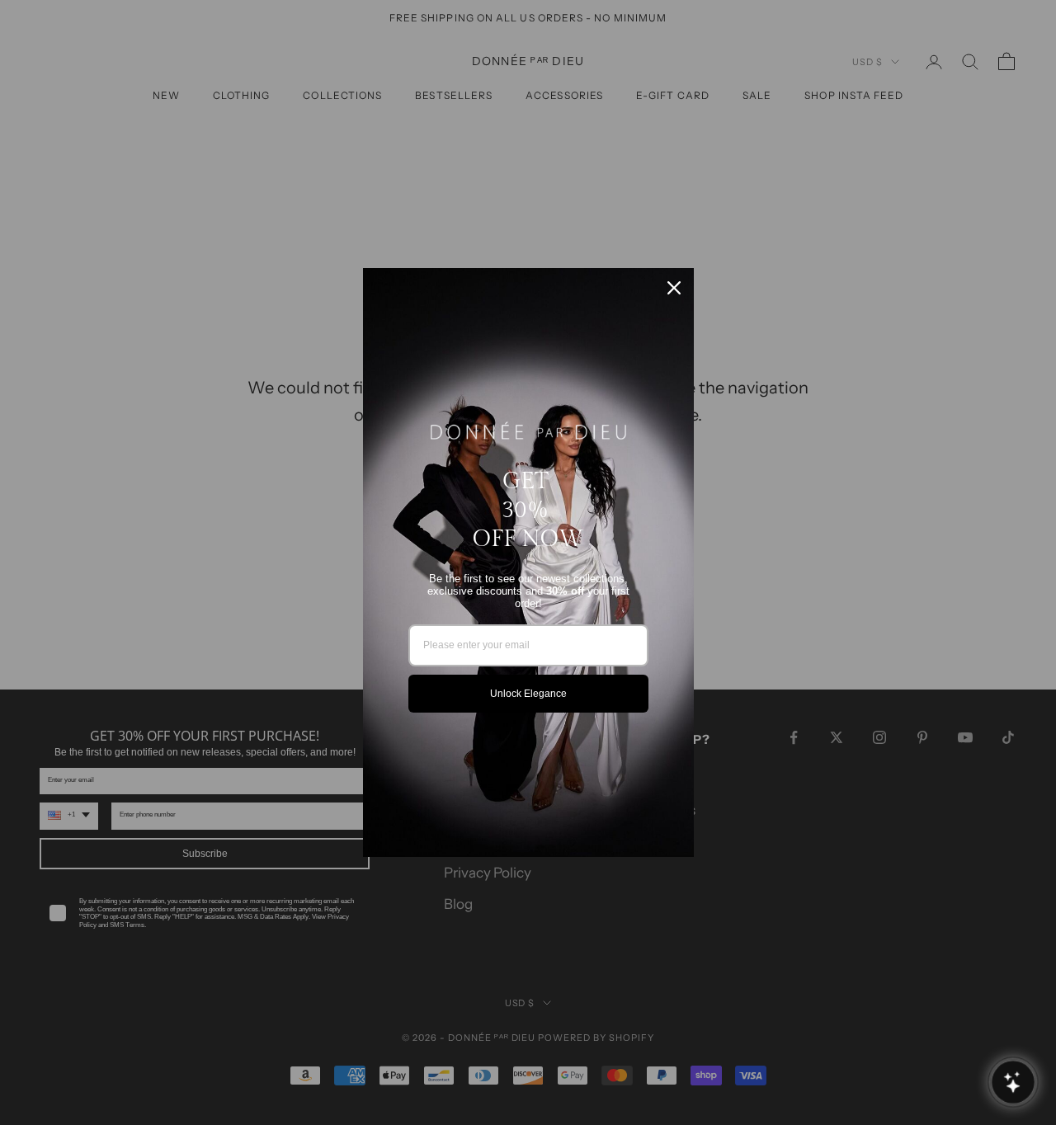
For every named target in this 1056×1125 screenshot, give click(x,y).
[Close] (674, 288)
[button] (1013, 1082)
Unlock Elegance (528, 693)
